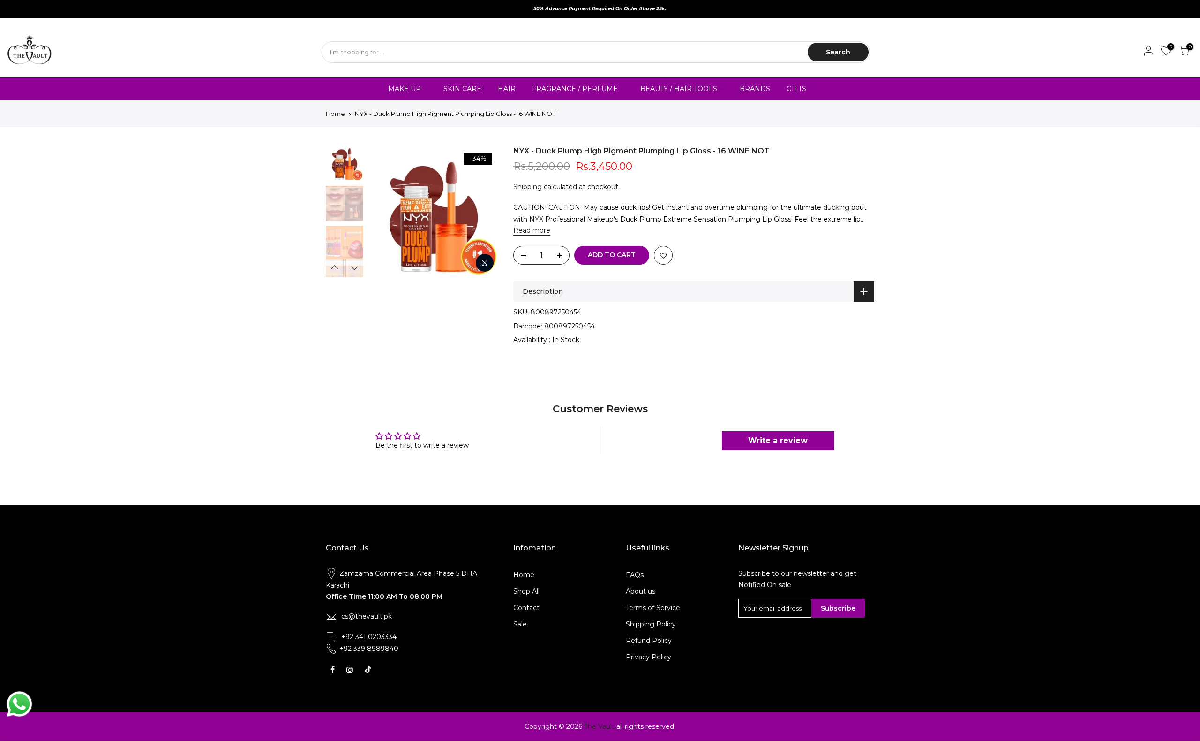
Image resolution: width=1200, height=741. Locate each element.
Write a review (778, 440)
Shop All (526, 591)
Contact (526, 607)
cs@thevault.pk (366, 616)
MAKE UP (404, 88)
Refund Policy (649, 640)
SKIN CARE (462, 88)
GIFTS (796, 88)
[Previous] (384, 211)
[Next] (482, 211)
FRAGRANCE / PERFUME (575, 88)
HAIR (507, 88)
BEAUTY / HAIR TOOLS (678, 88)
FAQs (635, 575)
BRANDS (755, 88)
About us (640, 591)
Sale (520, 624)
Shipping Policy (651, 624)
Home (335, 113)
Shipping (527, 187)
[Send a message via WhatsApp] (19, 704)
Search (838, 52)
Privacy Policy (648, 657)
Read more (531, 230)
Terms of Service (653, 607)
